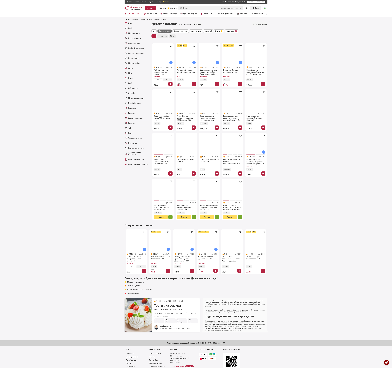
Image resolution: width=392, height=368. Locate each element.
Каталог (149, 8)
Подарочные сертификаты (138, 164)
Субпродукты (133, 88)
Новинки (163, 8)
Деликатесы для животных (134, 154)
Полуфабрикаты (134, 103)
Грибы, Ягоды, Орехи (136, 48)
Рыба (130, 28)
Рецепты (151, 2)
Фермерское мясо (226, 13)
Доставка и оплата (133, 2)
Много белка (258, 13)
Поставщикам (130, 366)
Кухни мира (132, 143)
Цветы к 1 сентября (170, 13)
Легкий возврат (131, 360)
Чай (129, 128)
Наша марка (230, 31)
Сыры (130, 68)
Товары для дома (135, 138)
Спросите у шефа (155, 353)
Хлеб (130, 83)
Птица (130, 78)
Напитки (131, 123)
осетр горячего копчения (234, 8)
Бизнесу (158, 2)
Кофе (130, 133)
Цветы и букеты (134, 38)
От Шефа (131, 93)
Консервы (132, 108)
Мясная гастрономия (136, 98)
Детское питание (164, 31)
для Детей (208, 31)
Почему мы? (130, 353)
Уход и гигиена (196, 31)
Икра (130, 23)
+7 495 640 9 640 (177, 366)
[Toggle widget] (386, 362)
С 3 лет (172, 36)
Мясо (130, 73)
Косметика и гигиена (136, 148)
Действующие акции (156, 363)
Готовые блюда (134, 58)
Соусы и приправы (135, 118)
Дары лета (244, 13)
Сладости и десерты (136, 53)
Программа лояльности (157, 366)
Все (154, 31)
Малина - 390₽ (152, 13)
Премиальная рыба (190, 13)
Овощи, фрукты (134, 43)
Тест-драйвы (153, 360)
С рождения (162, 36)
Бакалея (131, 113)
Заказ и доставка (132, 357)
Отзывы (143, 2)
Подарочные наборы (136, 159)
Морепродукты (134, 33)
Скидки (217, 31)
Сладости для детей (181, 31)
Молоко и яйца (134, 63)
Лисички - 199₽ (208, 13)
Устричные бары (168, 2)
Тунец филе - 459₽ (133, 13)
